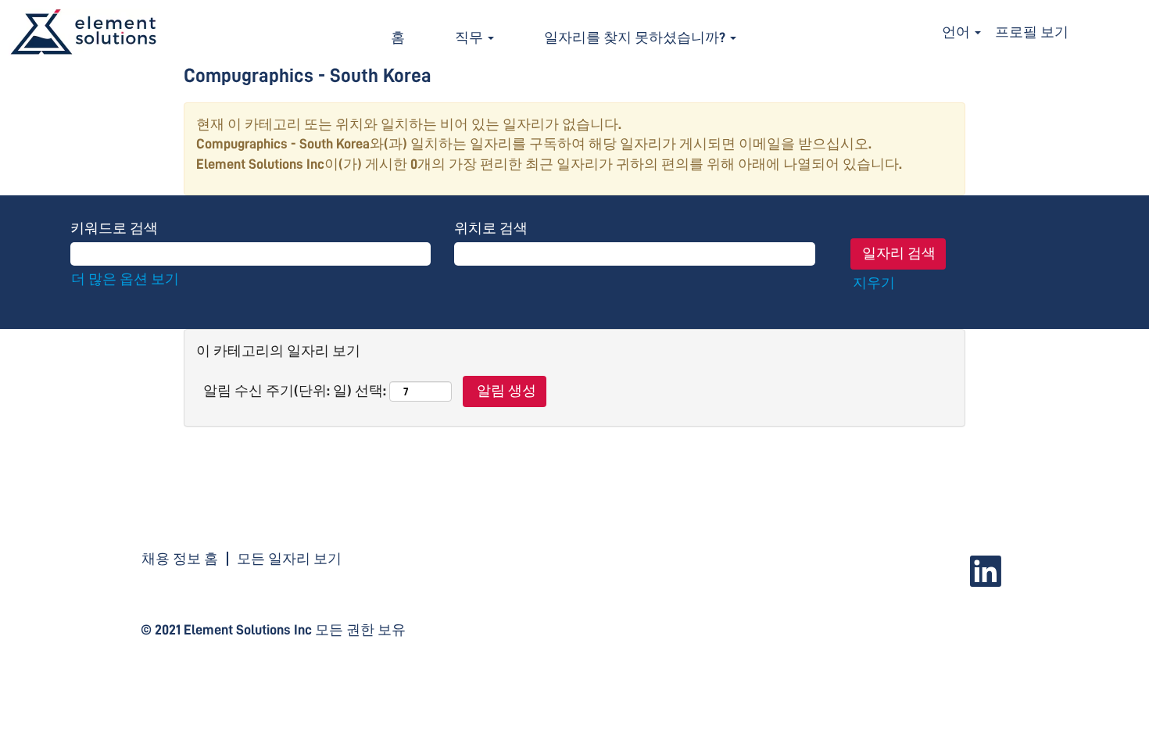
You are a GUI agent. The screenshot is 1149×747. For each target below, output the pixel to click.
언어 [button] (957, 32)
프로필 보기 (1031, 32)
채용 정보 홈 (179, 559)
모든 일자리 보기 (289, 559)
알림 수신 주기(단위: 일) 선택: (294, 391)
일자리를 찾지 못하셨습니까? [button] (636, 37)
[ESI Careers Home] (83, 32)
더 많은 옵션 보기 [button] (125, 279)
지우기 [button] (874, 283)
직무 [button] (470, 37)
